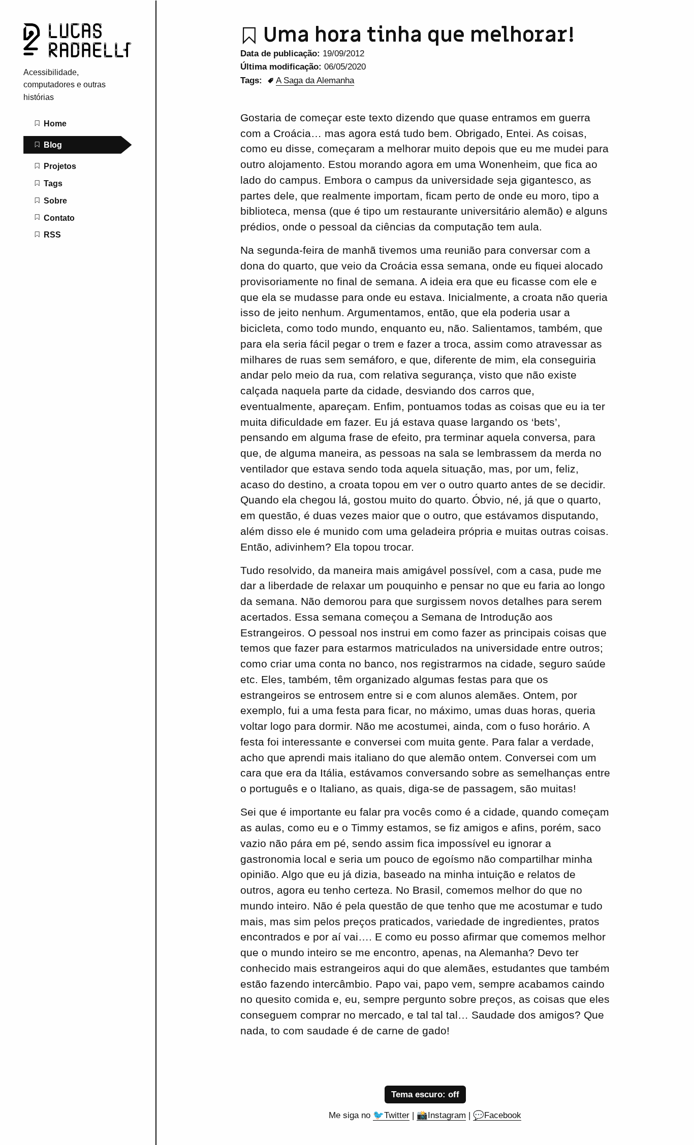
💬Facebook (497, 1115)
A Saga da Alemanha (315, 80)
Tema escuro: (419, 1094)
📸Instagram (441, 1115)
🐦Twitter (391, 1115)
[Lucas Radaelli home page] (77, 54)
